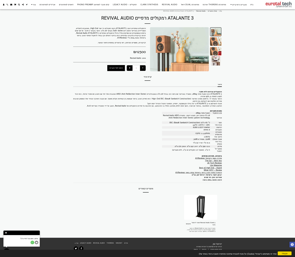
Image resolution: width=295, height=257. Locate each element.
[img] (200, 207)
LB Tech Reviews (214, 163)
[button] (26, 5)
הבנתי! (285, 253)
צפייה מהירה (200, 219)
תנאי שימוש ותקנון (216, 249)
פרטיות (204, 249)
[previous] (205, 49)
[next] (153, 49)
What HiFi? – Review (213, 170)
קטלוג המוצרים (212, 11)
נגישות (196, 249)
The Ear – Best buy (213, 160)
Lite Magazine (216, 165)
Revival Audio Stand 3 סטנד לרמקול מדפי (203, 224)
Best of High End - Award (210, 167)
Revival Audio (201, 11)
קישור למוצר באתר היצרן (212, 179)
